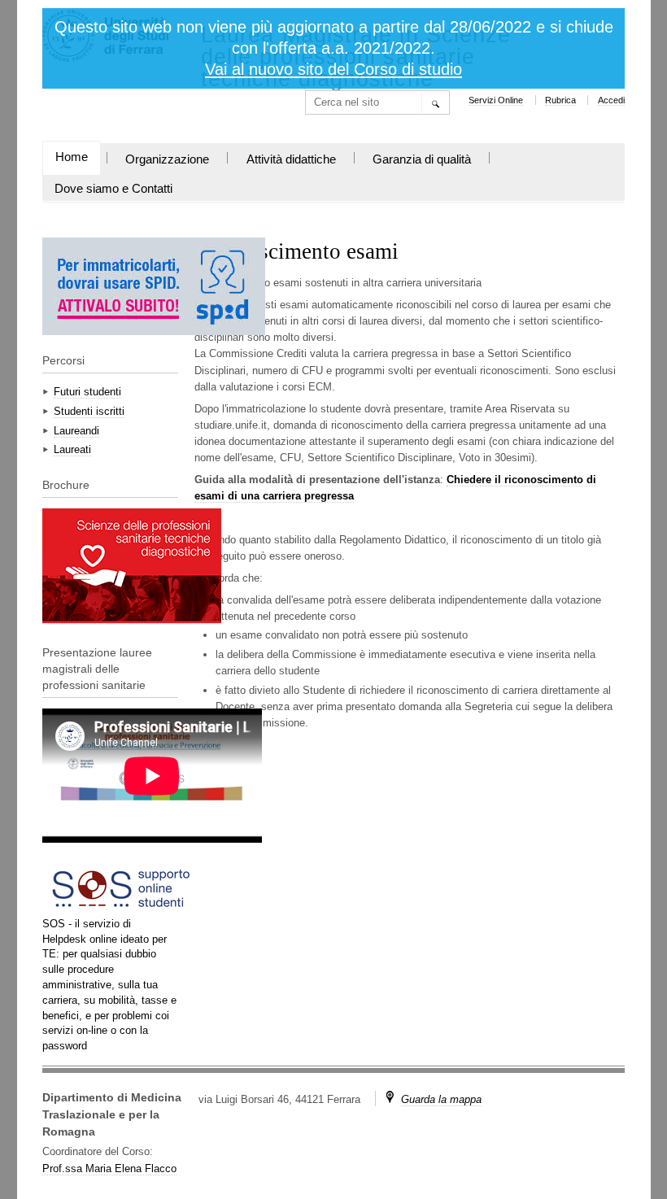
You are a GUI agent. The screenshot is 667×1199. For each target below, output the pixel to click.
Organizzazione (167, 159)
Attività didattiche (291, 159)
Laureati (72, 449)
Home (71, 157)
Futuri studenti (87, 392)
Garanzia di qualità (422, 159)
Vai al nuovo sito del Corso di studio (333, 69)
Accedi (611, 100)
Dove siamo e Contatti (113, 188)
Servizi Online (496, 100)
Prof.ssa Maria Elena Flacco (109, 1168)
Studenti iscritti (89, 411)
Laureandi (76, 431)
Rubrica (560, 100)
